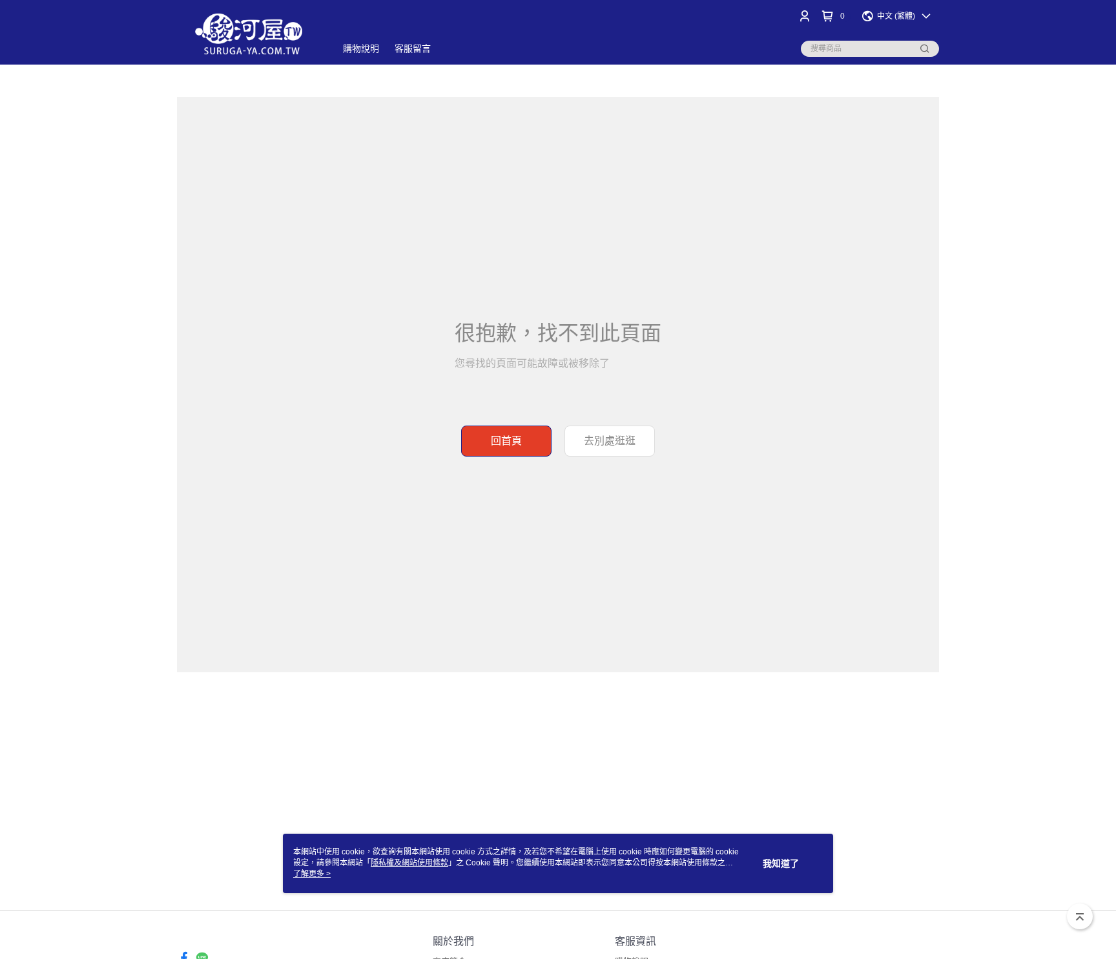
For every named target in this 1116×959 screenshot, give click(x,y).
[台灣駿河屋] (248, 34)
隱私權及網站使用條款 (409, 862)
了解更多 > (312, 873)
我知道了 (781, 863)
